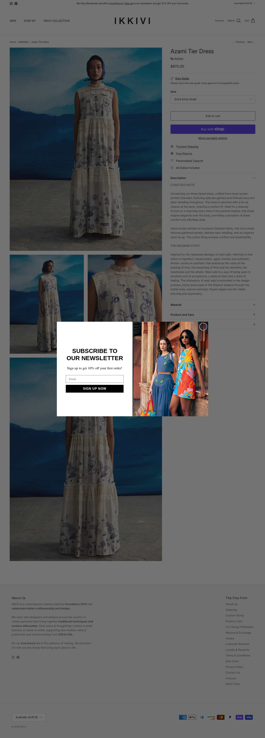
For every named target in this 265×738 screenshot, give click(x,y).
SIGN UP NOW (94, 388)
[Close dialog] (203, 326)
